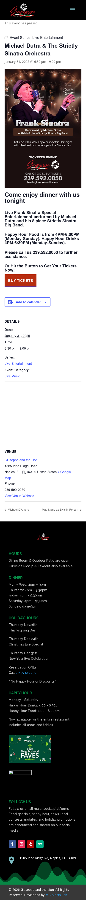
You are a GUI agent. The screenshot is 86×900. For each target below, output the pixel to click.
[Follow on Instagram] (21, 844)
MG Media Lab (56, 895)
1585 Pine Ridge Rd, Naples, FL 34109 (47, 858)
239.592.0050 (26, 672)
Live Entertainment (18, 363)
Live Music (12, 376)
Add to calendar (28, 302)
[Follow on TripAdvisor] (40, 844)
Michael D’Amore (18, 509)
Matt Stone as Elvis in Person (60, 509)
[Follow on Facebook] (12, 844)
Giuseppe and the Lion (21, 459)
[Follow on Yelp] (30, 844)
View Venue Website (19, 495)
